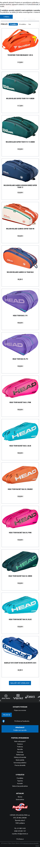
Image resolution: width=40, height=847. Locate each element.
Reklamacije (20, 754)
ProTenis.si (20, 839)
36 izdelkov (22, 24)
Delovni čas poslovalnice (20, 786)
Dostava (20, 744)
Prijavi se (6, 715)
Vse (29, 24)
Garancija (20, 752)
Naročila (20, 749)
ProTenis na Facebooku (21, 721)
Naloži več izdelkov (19, 683)
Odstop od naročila (20, 757)
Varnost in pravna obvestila (30, 843)
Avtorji (37, 845)
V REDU (6, 17)
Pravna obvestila (20, 765)
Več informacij (22, 41)
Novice (20, 797)
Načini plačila (20, 760)
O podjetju (20, 778)
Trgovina (20, 781)
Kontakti (20, 783)
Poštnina (20, 746)
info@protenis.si (22, 834)
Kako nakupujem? (20, 741)
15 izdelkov (13, 24)
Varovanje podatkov (20, 762)
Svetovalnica (20, 799)
